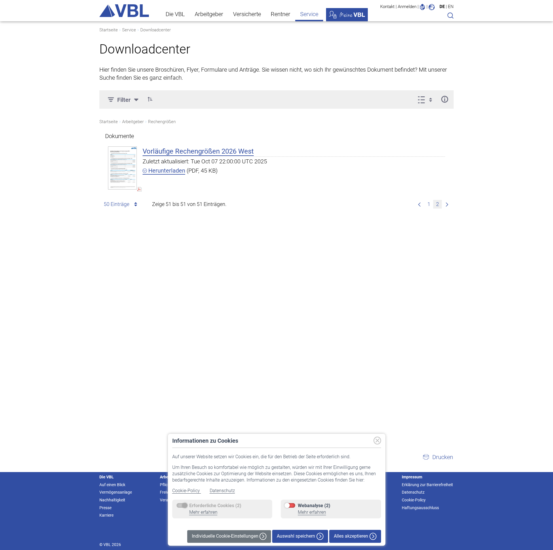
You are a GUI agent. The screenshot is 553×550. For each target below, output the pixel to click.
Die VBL (175, 14)
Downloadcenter (155, 30)
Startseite (108, 30)
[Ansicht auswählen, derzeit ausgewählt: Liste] (426, 99)
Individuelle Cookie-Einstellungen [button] (226, 536)
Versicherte (247, 14)
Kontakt (387, 6)
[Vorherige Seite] (419, 204)
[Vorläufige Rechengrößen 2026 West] (122, 168)
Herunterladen (166, 170)
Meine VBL (347, 14)
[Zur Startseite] (124, 10)
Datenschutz (222, 490)
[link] (447, 204)
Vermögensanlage (115, 492)
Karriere (106, 515)
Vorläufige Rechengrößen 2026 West (198, 151)
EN (451, 6)
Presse (105, 507)
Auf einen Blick (112, 484)
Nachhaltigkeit (112, 500)
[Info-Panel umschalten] (444, 99)
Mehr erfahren (203, 512)
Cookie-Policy (186, 490)
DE (442, 6)
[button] (150, 99)
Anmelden (407, 6)
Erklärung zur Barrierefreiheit (427, 484)
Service (309, 14)
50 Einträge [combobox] (116, 204)
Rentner (280, 14)
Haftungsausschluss (420, 507)
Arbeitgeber (209, 14)
